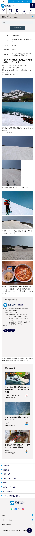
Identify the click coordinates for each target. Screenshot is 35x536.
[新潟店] (13, 306)
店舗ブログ (24, 13)
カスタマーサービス (9, 487)
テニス (28, 1)
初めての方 (17, 13)
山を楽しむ (6, 482)
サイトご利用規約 (6, 524)
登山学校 (31, 13)
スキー (12, 1)
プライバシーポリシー (8, 520)
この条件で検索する (18, 27)
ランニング (20, 1)
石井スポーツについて (10, 478)
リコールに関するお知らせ (11, 496)
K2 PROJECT (7, 491)
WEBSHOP (3, 13)
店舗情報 (10, 13)
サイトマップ (5, 515)
